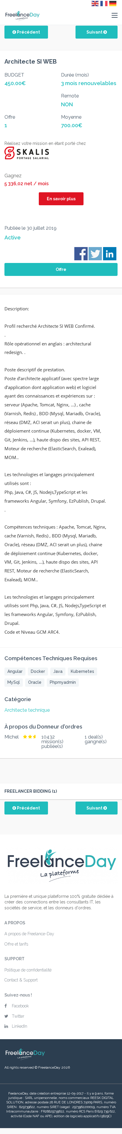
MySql (13, 682)
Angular (15, 671)
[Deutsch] (113, 3)
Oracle (34, 682)
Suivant (94, 32)
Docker (38, 671)
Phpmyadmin (63, 682)
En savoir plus (61, 198)
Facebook (20, 1006)
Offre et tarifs (16, 944)
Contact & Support (21, 980)
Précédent (28, 32)
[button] (114, 16)
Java (57, 671)
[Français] (104, 3)
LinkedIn (19, 1026)
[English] (95, 3)
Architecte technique (27, 710)
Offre (61, 269)
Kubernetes (82, 671)
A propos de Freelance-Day (29, 933)
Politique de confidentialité (28, 970)
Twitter (18, 1016)
